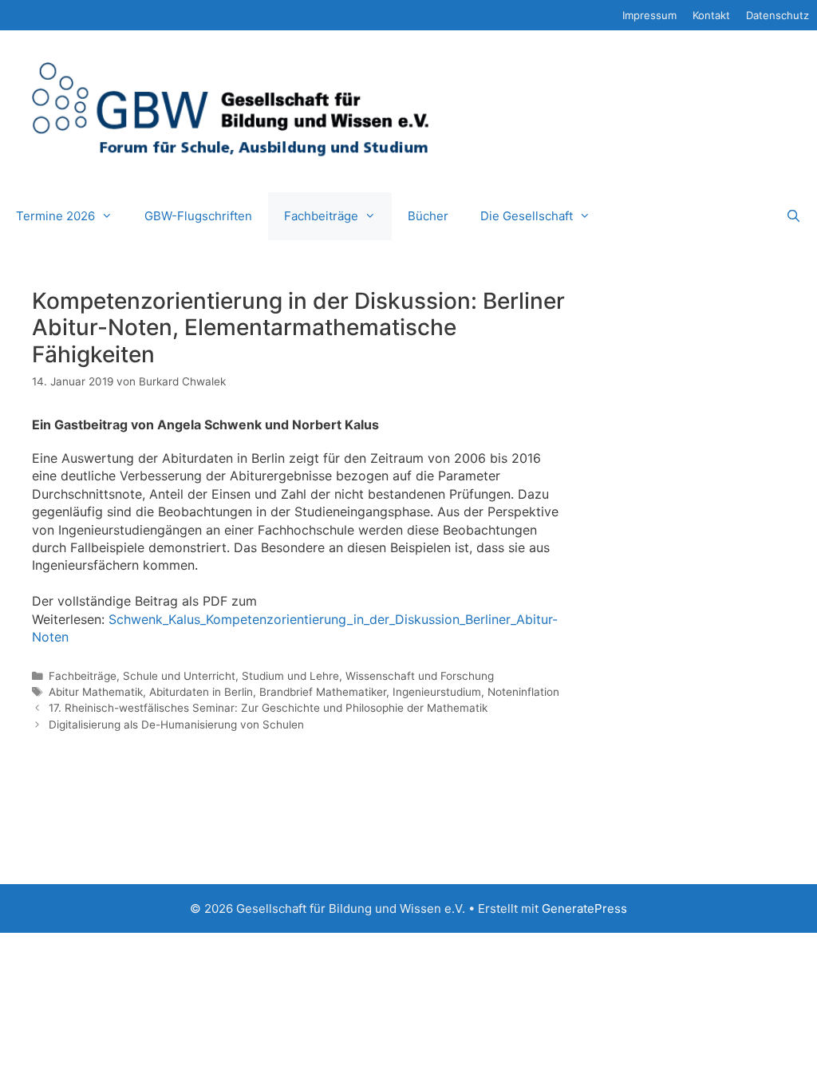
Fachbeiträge (321, 215)
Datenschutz (777, 15)
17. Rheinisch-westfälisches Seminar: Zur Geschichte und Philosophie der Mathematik (268, 707)
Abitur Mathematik (96, 691)
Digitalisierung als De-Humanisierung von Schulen (176, 724)
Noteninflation (523, 691)
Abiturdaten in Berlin (201, 691)
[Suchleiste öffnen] (793, 216)
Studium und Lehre (290, 675)
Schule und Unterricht (179, 675)
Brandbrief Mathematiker (322, 691)
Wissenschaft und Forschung (419, 675)
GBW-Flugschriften (198, 215)
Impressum (649, 15)
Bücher (428, 215)
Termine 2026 (55, 215)
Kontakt (711, 15)
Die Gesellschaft (526, 215)
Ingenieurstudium (437, 691)
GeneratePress (584, 908)
